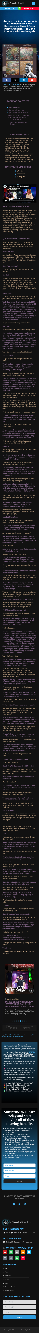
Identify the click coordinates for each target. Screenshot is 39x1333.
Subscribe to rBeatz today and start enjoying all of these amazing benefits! (19, 117)
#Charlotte (8, 1035)
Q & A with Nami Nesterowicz (19, 113)
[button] (33, 3)
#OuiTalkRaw (14, 85)
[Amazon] (11, 1258)
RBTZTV (32, 1052)
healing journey (26, 1035)
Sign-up (19, 1181)
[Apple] (17, 1252)
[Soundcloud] (23, 1252)
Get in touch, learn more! (17, 110)
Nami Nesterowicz (15, 107)
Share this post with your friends (19, 123)
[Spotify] (11, 1252)
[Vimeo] (29, 1252)
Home (5, 85)
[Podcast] (5, 1258)
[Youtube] (5, 1252)
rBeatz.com (8, 1045)
